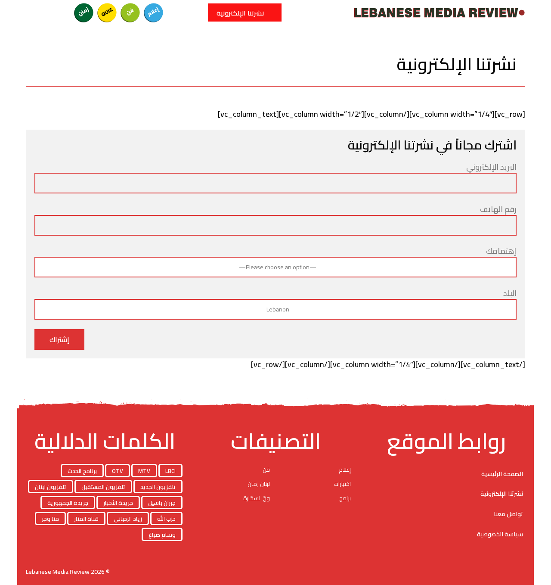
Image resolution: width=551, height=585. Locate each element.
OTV (117, 471)
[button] (196, 12)
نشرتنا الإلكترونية (501, 493)
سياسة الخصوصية (500, 534)
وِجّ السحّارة (256, 498)
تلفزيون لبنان (50, 487)
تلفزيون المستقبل (103, 487)
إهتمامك (501, 251)
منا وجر (50, 518)
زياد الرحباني (128, 518)
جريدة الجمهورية (67, 503)
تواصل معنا (508, 514)
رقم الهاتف (498, 209)
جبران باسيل (162, 503)
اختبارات (342, 484)
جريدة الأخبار (118, 503)
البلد (510, 293)
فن (266, 469)
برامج (345, 498)
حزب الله (166, 518)
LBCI (170, 471)
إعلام (345, 469)
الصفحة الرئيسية (502, 473)
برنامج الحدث (82, 471)
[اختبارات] (107, 12)
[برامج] (60, 12)
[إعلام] (153, 12)
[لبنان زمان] (84, 12)
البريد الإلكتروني (491, 167)
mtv (144, 471)
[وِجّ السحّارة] (37, 12)
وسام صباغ (162, 534)
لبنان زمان (259, 484)
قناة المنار (86, 518)
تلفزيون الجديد (158, 487)
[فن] (130, 12)
